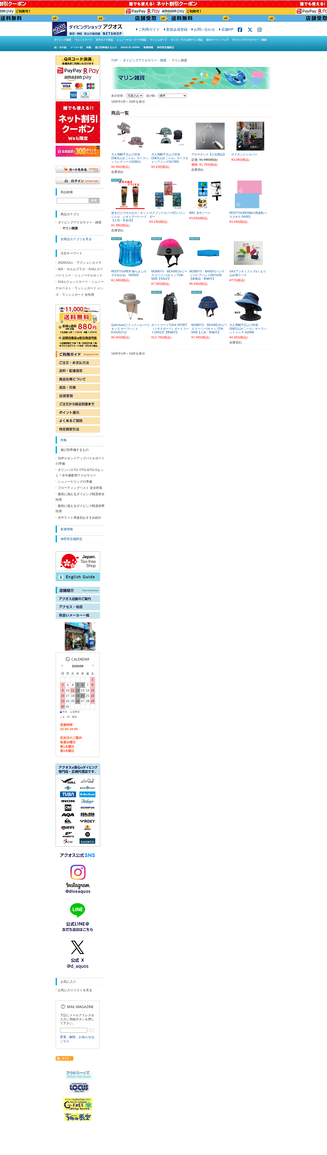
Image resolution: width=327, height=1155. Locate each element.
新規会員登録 (177, 29)
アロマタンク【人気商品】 (208, 154)
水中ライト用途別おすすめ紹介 (79, 517)
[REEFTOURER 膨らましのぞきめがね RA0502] (130, 265)
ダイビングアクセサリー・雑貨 (249, 39)
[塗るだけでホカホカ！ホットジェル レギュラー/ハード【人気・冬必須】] (130, 206)
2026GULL (65, 262)
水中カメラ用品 (104, 39)
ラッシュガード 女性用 (78, 294)
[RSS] (64, 1058)
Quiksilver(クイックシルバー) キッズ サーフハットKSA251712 (130, 328)
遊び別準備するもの (106, 47)
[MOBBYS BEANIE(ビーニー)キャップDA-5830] (170, 265)
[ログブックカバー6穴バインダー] (168, 206)
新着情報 (148, 47)
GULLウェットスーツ (73, 281)
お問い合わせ (204, 29)
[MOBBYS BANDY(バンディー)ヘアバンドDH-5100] (208, 265)
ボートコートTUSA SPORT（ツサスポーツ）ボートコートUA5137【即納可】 (170, 328)
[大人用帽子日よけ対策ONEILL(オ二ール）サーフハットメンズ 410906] (248, 318)
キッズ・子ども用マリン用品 (187, 39)
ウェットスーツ (83, 39)
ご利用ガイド (149, 29)
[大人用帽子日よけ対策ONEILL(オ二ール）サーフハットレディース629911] (130, 148)
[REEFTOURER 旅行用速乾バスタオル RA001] (248, 206)
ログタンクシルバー (244, 154)
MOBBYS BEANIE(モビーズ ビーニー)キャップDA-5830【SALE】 (169, 275)
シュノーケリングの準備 (75, 481)
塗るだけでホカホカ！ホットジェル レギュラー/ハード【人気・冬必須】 (130, 216)
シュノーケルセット (89, 275)
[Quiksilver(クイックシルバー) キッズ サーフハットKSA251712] (130, 318)
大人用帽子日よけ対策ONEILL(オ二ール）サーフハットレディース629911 (129, 158)
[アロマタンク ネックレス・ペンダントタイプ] (210, 147)
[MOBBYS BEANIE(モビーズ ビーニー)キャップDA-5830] (210, 318)
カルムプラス (76, 269)
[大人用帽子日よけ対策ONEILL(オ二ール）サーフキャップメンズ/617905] (170, 148)
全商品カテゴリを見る (76, 239)
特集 (88, 47)
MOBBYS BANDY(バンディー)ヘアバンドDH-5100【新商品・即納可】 (206, 275)
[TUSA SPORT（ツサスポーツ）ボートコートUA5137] (170, 318)
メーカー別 (76, 47)
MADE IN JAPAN (130, 47)
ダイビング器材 (62, 39)
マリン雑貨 (70, 228)
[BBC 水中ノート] (208, 206)
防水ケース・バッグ (217, 39)
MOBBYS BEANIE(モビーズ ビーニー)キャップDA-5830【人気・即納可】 (209, 328)
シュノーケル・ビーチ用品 (131, 39)
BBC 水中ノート (200, 213)
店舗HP (227, 29)
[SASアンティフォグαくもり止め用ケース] (248, 265)
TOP (114, 60)
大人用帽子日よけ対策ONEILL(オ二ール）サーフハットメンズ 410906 (247, 328)
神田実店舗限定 (165, 47)
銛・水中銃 (60, 47)
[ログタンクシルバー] (250, 148)
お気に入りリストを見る (75, 990)
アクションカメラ (89, 262)
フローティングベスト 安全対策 (80, 488)
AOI (60, 269)
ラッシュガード (158, 39)
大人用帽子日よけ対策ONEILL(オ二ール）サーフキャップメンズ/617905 (169, 158)
